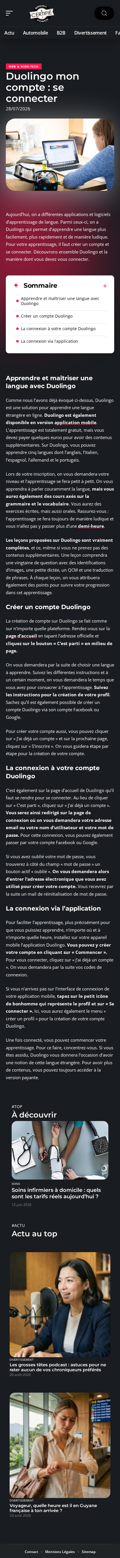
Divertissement (22, 1359)
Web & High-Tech (24, 66)
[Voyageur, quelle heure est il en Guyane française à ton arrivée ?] (60, 1445)
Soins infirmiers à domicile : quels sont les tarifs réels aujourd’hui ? (56, 1193)
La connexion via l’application (49, 341)
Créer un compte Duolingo (47, 316)
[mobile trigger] (11, 13)
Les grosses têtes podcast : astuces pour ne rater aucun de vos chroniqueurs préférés (58, 1367)
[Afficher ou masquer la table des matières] (82, 285)
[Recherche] (104, 13)
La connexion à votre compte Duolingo (58, 328)
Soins (16, 1183)
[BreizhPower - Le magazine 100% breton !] (42, 13)
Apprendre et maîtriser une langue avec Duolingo (60, 301)
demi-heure (91, 526)
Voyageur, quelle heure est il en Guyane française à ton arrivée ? (53, 1508)
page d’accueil (21, 636)
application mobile (75, 422)
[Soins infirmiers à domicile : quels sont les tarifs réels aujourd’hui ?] (60, 1150)
